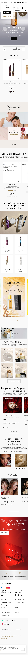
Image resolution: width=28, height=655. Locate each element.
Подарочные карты (6, 602)
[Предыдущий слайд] (5, 29)
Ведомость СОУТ (4, 638)
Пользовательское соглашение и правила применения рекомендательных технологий (11, 636)
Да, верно (6, 12)
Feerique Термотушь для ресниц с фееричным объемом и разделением (12, 85)
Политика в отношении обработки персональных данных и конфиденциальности (12, 632)
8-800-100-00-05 (6, 593)
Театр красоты (18, 610)
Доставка (3, 607)
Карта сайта (18, 629)
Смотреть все (14, 96)
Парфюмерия (17, 10)
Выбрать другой (7, 16)
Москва (5, 2)
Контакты (17, 612)
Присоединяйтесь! (14, 381)
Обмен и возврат (5, 612)
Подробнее (4, 337)
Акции (16, 607)
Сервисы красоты (5, 605)
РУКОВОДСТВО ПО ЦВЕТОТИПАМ (6, 498)
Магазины (13, 2)
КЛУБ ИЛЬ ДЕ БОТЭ (19, 602)
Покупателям (20, 2)
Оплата (3, 610)
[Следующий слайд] (23, 29)
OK (22, 649)
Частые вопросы (5, 615)
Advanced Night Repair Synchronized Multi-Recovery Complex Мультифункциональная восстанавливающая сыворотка (12, 188)
